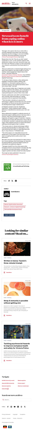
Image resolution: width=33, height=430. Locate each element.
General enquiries (6, 386)
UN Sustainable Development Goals (13, 209)
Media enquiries (22, 380)
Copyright (15, 414)
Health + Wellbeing (9, 215)
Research (6, 206)
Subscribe (4, 388)
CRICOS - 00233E (6, 418)
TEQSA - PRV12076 (17, 418)
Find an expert (21, 383)
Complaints (22, 414)
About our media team (23, 386)
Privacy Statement (6, 414)
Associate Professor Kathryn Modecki (12, 75)
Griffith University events (8, 380)
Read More (9, 272)
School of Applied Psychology (18, 206)
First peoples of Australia (8, 422)
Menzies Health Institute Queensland (12, 76)
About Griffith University (8, 383)
